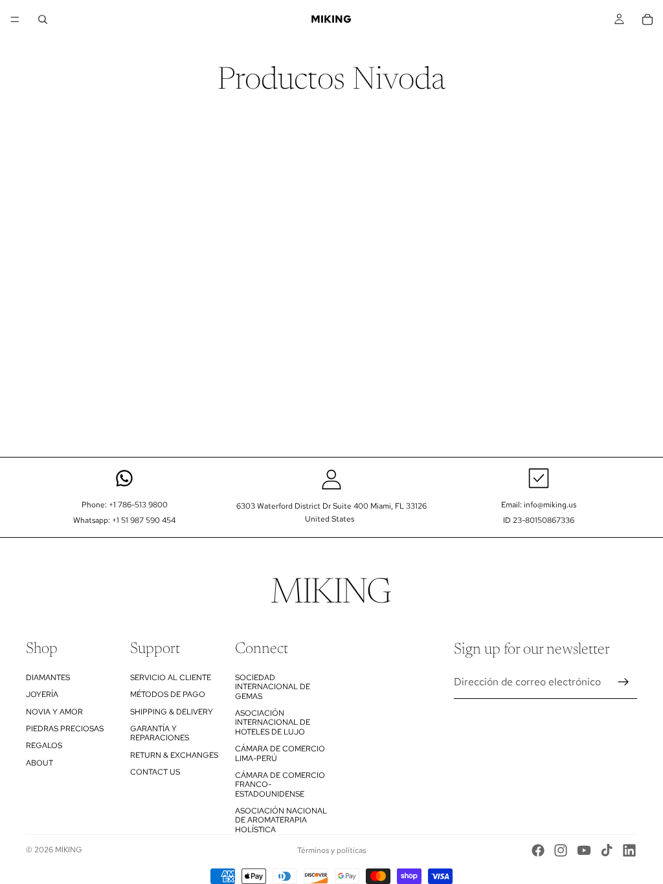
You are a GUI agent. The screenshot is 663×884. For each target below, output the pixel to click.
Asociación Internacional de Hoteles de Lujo (272, 722)
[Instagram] (560, 850)
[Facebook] (538, 850)
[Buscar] (42, 19)
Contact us (155, 772)
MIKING (68, 850)
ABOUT (39, 762)
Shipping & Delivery (171, 711)
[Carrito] (647, 19)
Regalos (44, 745)
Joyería (42, 694)
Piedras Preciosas (65, 729)
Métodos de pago (167, 694)
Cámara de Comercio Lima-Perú (280, 753)
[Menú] (15, 19)
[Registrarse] (623, 682)
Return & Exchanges (174, 754)
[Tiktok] (606, 850)
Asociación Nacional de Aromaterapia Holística (281, 820)
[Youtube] (584, 850)
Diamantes (48, 677)
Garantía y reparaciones (159, 733)
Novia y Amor (54, 711)
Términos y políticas (331, 850)
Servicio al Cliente (170, 677)
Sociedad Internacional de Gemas (272, 687)
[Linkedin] (629, 850)
